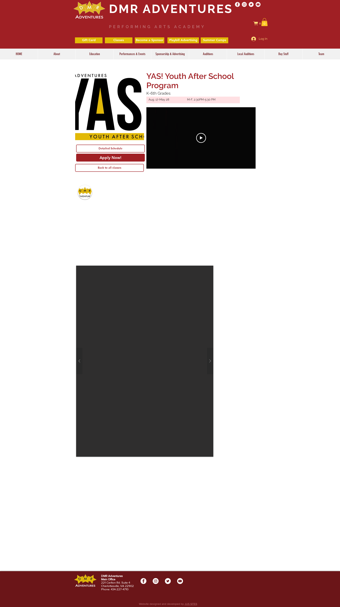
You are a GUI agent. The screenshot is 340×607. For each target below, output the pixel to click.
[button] (259, 23)
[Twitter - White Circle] (251, 4)
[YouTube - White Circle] (258, 4)
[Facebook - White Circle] (237, 4)
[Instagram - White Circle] (244, 4)
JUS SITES (191, 603)
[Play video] (201, 138)
